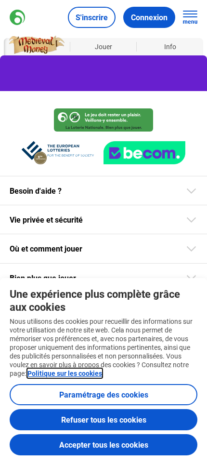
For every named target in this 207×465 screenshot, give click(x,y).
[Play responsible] (103, 120)
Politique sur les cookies (64, 373)
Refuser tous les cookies (103, 419)
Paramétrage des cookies (103, 394)
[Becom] (144, 152)
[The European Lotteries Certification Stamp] (57, 152)
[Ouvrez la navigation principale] (190, 17)
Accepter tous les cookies (103, 444)
